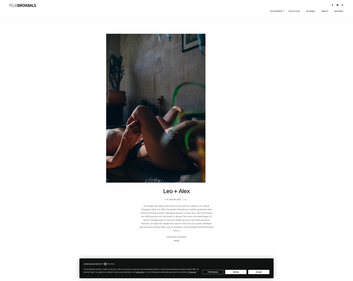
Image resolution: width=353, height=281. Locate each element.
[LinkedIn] (337, 5)
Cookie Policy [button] (140, 272)
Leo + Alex (176, 191)
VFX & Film (294, 11)
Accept (259, 272)
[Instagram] (342, 5)
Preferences (213, 272)
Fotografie (276, 11)
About (325, 11)
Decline (236, 272)
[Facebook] (332, 5)
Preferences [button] (192, 272)
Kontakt (339, 11)
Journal (311, 11)
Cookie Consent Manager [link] (92, 264)
